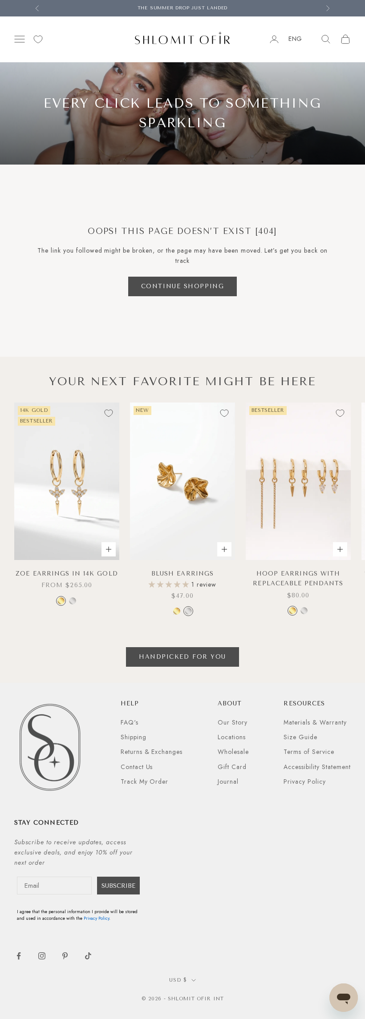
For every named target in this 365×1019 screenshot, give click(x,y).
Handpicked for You (182, 656)
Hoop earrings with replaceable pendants (298, 578)
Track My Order (145, 781)
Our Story (232, 722)
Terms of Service (309, 751)
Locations (232, 737)
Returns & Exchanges (152, 751)
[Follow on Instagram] (41, 955)
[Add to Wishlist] (108, 413)
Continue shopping (182, 286)
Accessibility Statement (317, 766)
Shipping (133, 737)
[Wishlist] (38, 39)
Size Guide (300, 737)
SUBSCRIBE (118, 885)
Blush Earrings (182, 573)
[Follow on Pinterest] (65, 955)
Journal (228, 781)
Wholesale (233, 751)
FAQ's (129, 722)
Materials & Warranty (315, 722)
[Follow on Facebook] (18, 955)
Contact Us (137, 766)
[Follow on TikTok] (88, 955)
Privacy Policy (305, 781)
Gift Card (232, 766)
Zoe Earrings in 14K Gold (67, 573)
